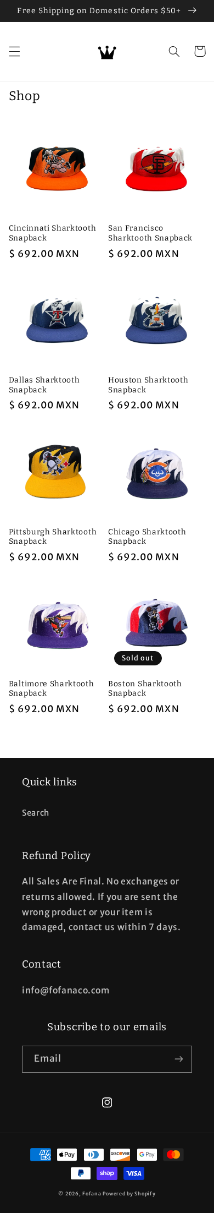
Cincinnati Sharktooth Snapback (53, 233)
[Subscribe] (179, 1059)
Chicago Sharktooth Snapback (147, 537)
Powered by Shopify (129, 1193)
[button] (14, 51)
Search (35, 813)
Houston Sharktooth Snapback (148, 385)
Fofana (91, 1193)
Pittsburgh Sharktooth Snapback (53, 537)
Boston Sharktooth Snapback (145, 688)
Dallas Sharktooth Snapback (44, 385)
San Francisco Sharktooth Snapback (150, 233)
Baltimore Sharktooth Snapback (51, 688)
